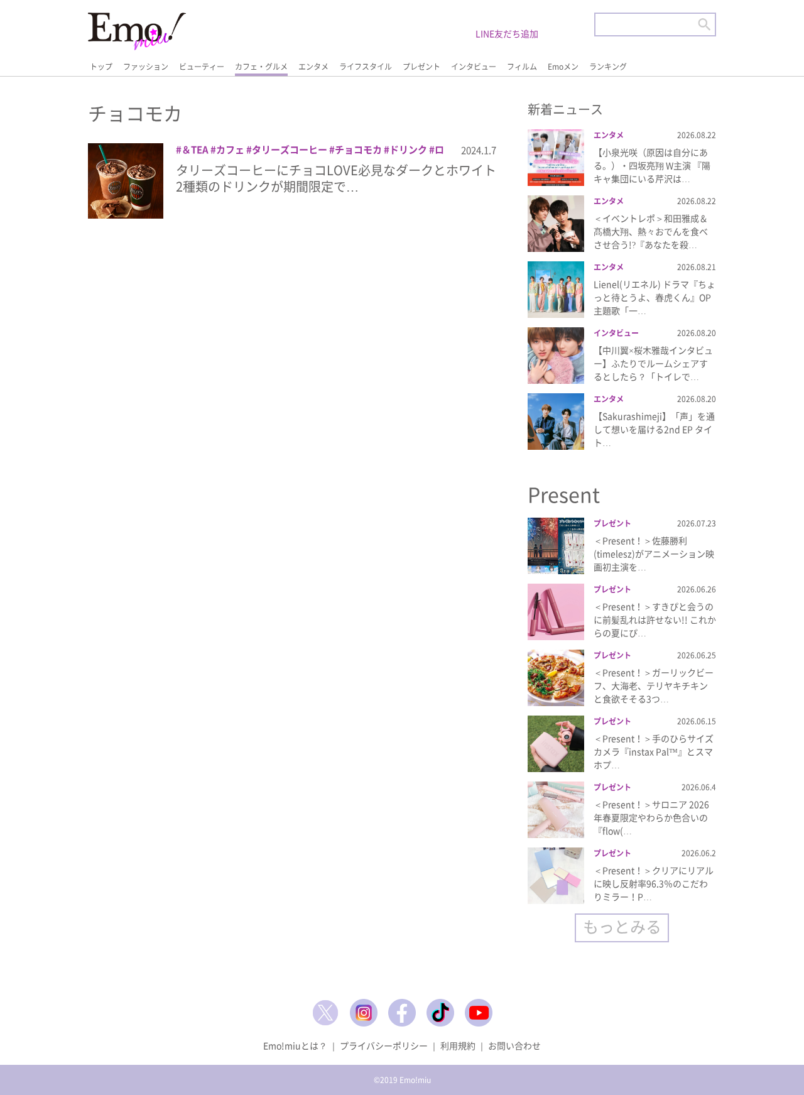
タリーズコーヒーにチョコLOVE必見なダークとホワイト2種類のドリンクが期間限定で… (336, 178)
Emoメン (563, 66)
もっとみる (622, 926)
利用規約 (457, 1045)
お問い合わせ (514, 1045)
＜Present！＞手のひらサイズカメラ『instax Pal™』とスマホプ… (654, 751)
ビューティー (201, 66)
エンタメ (313, 66)
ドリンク (408, 149)
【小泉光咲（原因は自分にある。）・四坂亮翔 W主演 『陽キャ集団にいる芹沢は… (652, 165)
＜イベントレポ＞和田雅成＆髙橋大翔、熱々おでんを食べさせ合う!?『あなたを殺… (651, 231)
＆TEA (195, 149)
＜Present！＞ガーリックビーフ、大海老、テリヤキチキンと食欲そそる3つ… (654, 685)
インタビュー (473, 66)
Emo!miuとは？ (295, 1045)
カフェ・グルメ (261, 66)
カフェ (230, 149)
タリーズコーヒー (289, 149)
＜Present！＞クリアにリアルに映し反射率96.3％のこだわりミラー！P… (654, 883)
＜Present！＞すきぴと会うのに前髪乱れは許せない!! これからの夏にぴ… (655, 619)
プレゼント (421, 66)
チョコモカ (358, 149)
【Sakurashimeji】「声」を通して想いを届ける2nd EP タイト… (654, 429)
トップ (101, 66)
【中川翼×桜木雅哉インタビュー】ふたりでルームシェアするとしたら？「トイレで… (653, 363)
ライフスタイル (365, 66)
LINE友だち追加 (506, 33)
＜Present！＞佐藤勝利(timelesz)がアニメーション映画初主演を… (654, 553)
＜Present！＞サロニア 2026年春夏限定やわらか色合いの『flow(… (651, 817)
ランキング (608, 66)
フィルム (522, 66)
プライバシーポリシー (384, 1045)
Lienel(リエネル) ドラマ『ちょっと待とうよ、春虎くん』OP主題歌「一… (654, 297)
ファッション (145, 66)
